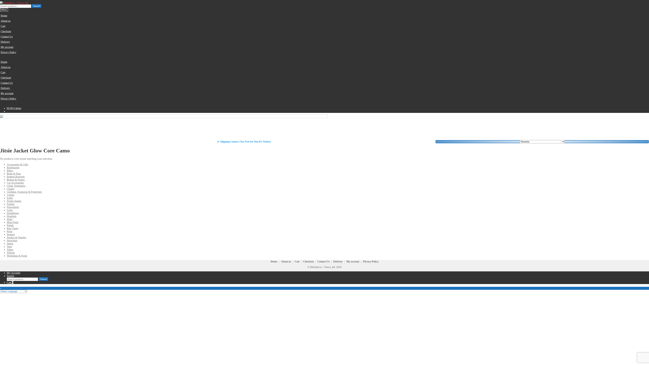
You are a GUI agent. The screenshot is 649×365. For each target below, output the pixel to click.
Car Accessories (15, 182)
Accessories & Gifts (17, 164)
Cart (3, 26)
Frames (11, 204)
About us (5, 20)
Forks (10, 198)
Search (36, 6)
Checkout (6, 31)
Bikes (10, 170)
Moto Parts (12, 222)
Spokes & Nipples (16, 237)
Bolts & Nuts (14, 173)
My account (7, 47)
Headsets (11, 216)
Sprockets (12, 240)
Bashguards (13, 167)
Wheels (11, 252)
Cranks (10, 194)
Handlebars (13, 213)
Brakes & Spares (16, 179)
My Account (13, 272)
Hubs (10, 219)
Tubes (10, 249)
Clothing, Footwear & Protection (24, 191)
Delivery (5, 41)
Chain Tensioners (16, 185)
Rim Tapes (12, 228)
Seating (11, 234)
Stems (10, 243)
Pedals (10, 225)
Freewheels (13, 207)
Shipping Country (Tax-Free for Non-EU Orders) (245, 141)
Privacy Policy (8, 52)
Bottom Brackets (16, 176)
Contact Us (7, 36)
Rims (9, 231)
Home (4, 15)
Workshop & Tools (17, 255)
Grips (10, 210)
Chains (10, 188)
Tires (9, 246)
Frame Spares (14, 201)
